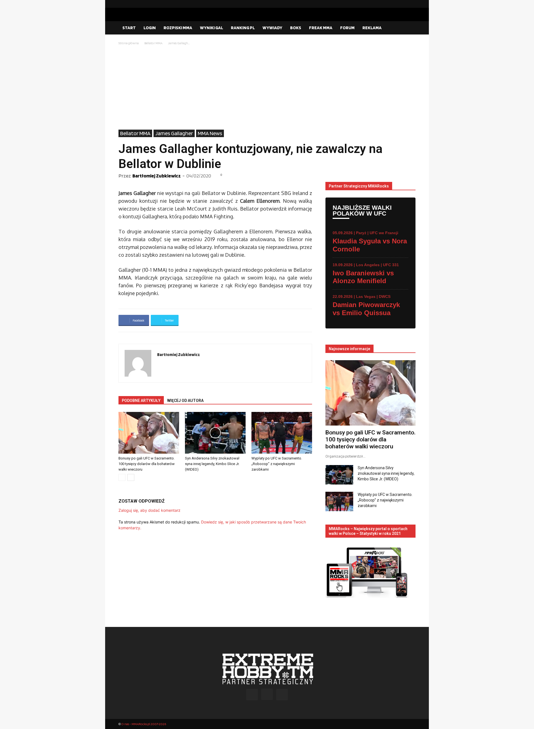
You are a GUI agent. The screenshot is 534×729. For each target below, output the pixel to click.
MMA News (210, 133)
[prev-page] (121, 477)
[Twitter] (411, 4)
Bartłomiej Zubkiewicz (156, 176)
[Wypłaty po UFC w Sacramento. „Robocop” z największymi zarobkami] (281, 433)
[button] (409, 28)
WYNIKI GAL (211, 27)
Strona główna (128, 43)
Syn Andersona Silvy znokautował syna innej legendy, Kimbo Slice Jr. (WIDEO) (212, 463)
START (129, 27)
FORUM (347, 27)
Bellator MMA (153, 43)
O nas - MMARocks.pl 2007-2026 (143, 724)
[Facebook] (393, 4)
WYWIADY (272, 27)
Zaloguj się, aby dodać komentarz (149, 510)
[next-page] (130, 477)
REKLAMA (372, 27)
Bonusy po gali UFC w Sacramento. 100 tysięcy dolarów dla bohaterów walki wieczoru (146, 463)
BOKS (295, 27)
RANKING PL (243, 27)
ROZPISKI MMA (178, 27)
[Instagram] (402, 4)
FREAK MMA (320, 27)
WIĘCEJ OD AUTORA (185, 400)
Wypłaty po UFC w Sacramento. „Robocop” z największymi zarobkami (276, 463)
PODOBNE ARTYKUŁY (141, 400)
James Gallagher (174, 133)
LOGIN (150, 27)
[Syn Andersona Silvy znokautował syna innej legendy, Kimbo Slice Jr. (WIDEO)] (215, 433)
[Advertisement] (267, 88)
